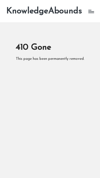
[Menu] (91, 11)
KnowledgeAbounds (44, 11)
